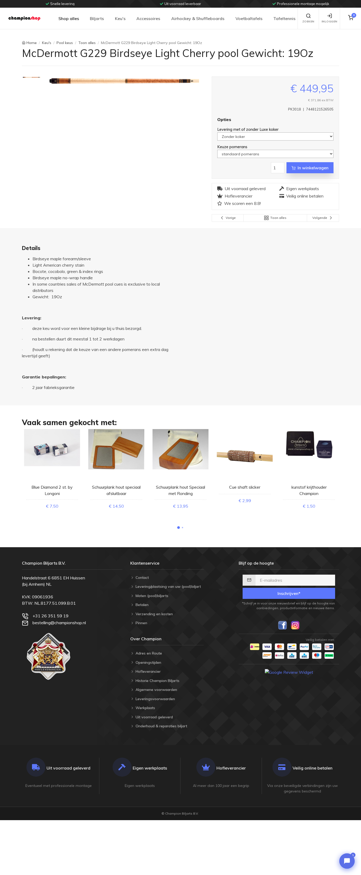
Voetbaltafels (248, 18)
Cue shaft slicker (244, 487)
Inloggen (329, 21)
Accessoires (148, 18)
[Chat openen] (347, 861)
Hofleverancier (238, 196)
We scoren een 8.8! (242, 203)
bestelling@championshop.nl (59, 622)
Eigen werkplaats (302, 188)
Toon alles (87, 42)
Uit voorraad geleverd (245, 188)
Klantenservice (144, 563)
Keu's (120, 18)
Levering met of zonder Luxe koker (248, 129)
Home (31, 42)
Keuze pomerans (232, 147)
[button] (178, 527)
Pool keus (65, 42)
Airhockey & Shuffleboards (197, 18)
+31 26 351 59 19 (50, 615)
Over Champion (145, 638)
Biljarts (97, 18)
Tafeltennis (284, 18)
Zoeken (308, 21)
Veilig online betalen (304, 196)
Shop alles (68, 18)
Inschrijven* (288, 593)
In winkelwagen (313, 167)
